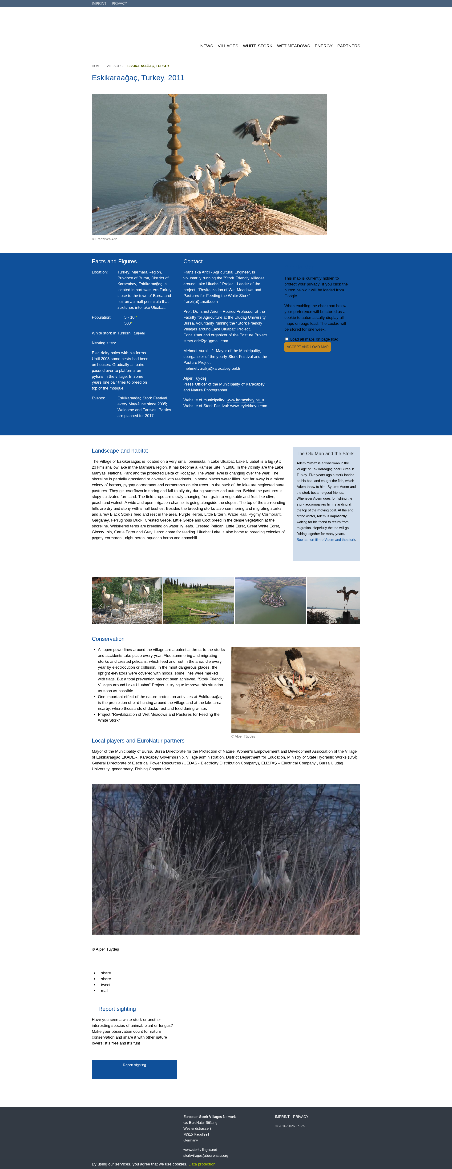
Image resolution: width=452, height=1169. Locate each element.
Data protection (202, 1164)
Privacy (119, 3)
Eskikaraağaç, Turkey (148, 66)
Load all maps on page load (313, 339)
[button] (104, 973)
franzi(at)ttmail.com (200, 301)
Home (97, 66)
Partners (348, 46)
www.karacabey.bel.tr (245, 400)
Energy (324, 46)
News (206, 46)
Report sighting (134, 1065)
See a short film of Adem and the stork (326, 540)
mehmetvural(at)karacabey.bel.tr (212, 368)
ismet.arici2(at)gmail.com (205, 341)
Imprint (99, 3)
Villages (228, 46)
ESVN (300, 1126)
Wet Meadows (293, 46)
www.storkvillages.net (200, 1150)
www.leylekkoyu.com (248, 406)
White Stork (257, 46)
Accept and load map (308, 347)
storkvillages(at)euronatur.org (205, 1155)
